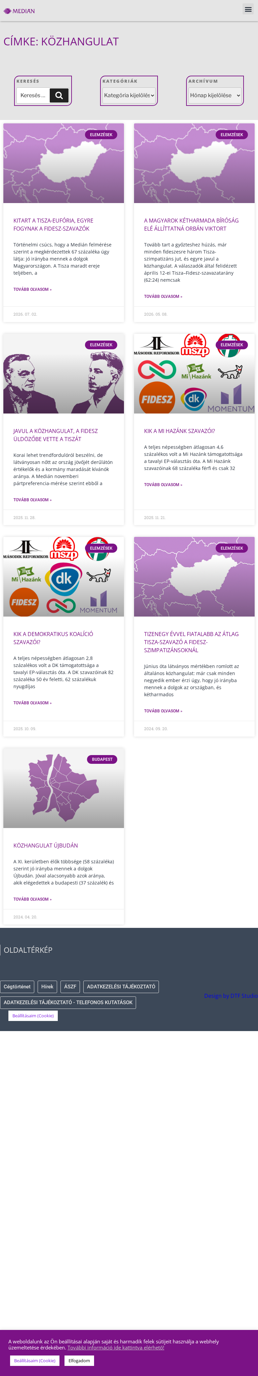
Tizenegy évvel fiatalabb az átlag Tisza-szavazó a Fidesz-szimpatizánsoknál (191, 642)
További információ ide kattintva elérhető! (116, 1347)
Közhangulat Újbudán (45, 845)
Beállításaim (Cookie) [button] (33, 1016)
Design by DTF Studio (231, 995)
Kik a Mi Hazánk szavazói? (179, 431)
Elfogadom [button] (79, 1361)
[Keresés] (59, 95)
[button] (248, 8)
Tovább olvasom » (32, 289)
